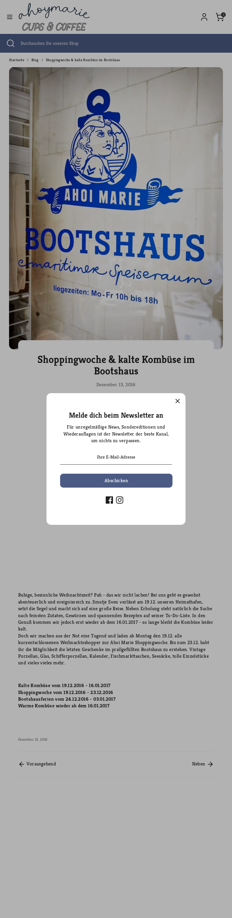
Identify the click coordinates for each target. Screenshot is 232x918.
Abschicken (116, 480)
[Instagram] (119, 500)
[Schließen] (177, 401)
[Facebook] (109, 500)
